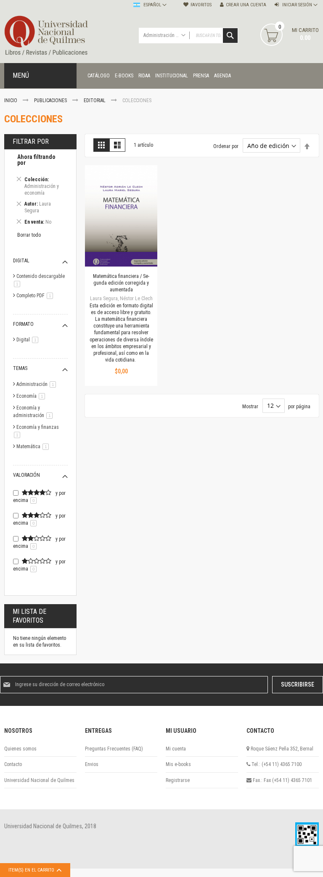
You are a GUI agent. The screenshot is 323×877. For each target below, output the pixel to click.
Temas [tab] (20, 368)
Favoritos (201, 5)
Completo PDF (36, 295)
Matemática (34, 446)
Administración (37, 384)
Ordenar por (225, 146)
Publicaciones (51, 100)
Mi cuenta (176, 749)
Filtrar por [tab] (31, 141)
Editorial (95, 100)
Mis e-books (178, 764)
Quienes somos (20, 749)
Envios (91, 764)
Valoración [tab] (26, 475)
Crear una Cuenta (246, 5)
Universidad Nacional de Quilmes (39, 780)
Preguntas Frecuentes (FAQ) (114, 749)
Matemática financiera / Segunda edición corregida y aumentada (121, 283)
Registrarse (178, 780)
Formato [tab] (23, 324)
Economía (32, 396)
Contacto (13, 764)
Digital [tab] (21, 261)
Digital (28, 340)
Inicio (11, 100)
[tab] (40, 191)
